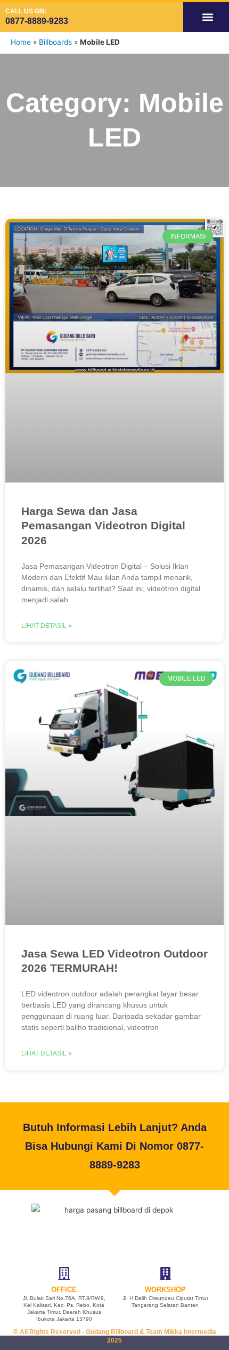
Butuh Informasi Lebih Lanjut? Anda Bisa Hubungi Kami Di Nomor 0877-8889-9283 (115, 1146)
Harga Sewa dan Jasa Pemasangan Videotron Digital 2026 (103, 525)
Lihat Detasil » (46, 625)
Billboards (55, 42)
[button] (208, 17)
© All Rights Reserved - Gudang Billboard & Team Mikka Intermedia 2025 (114, 1336)
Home (21, 42)
